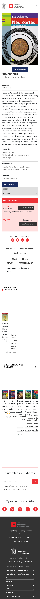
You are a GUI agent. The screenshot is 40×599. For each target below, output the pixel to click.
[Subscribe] (35, 481)
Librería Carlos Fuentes (27, 224)
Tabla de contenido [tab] (28, 249)
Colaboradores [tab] (20, 253)
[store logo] (13, 6)
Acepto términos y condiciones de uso (15, 489)
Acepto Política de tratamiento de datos (15, 486)
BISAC (14, 259)
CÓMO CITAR (11, 184)
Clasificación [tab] (9, 249)
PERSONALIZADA (26, 263)
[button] (18, 434)
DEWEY (10, 263)
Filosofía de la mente (9, 152)
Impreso (6, 193)
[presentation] (35, 367)
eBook (5, 189)
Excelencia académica (9, 179)
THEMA (25, 259)
